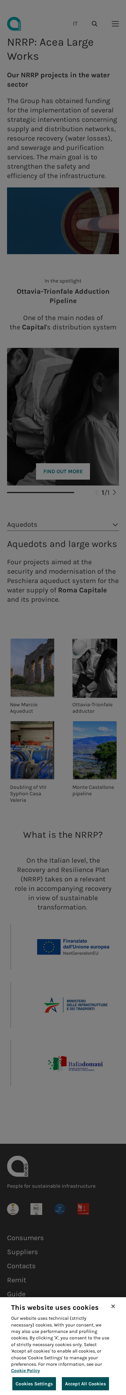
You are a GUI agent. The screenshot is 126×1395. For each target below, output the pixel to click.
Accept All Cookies (85, 1384)
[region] (63, 1346)
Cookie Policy (25, 1370)
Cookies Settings (34, 1384)
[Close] (113, 1306)
